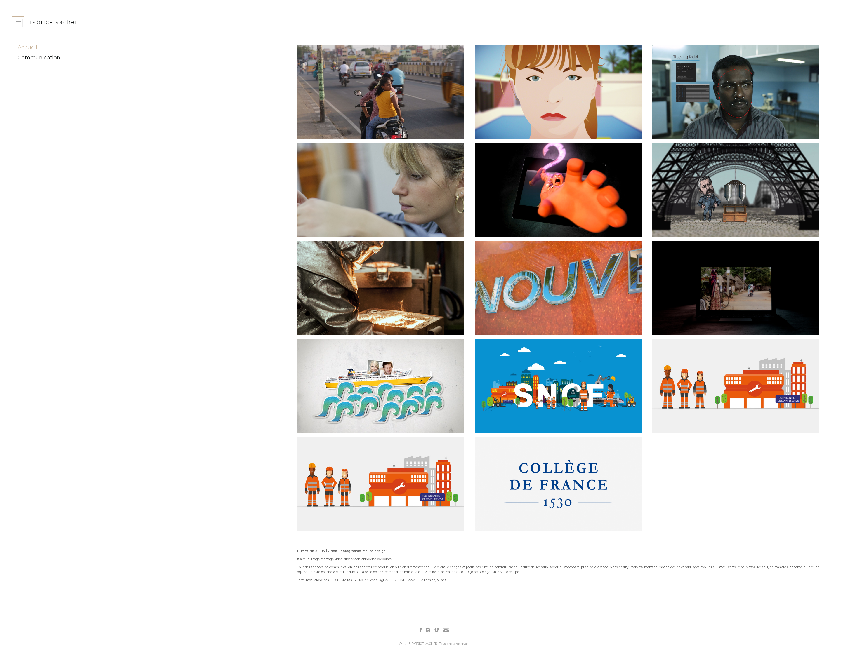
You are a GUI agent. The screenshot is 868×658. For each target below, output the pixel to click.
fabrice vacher (54, 22)
